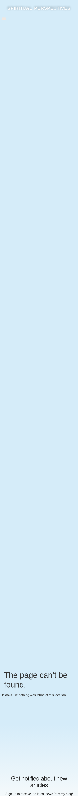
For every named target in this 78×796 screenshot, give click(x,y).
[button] (3, 18)
